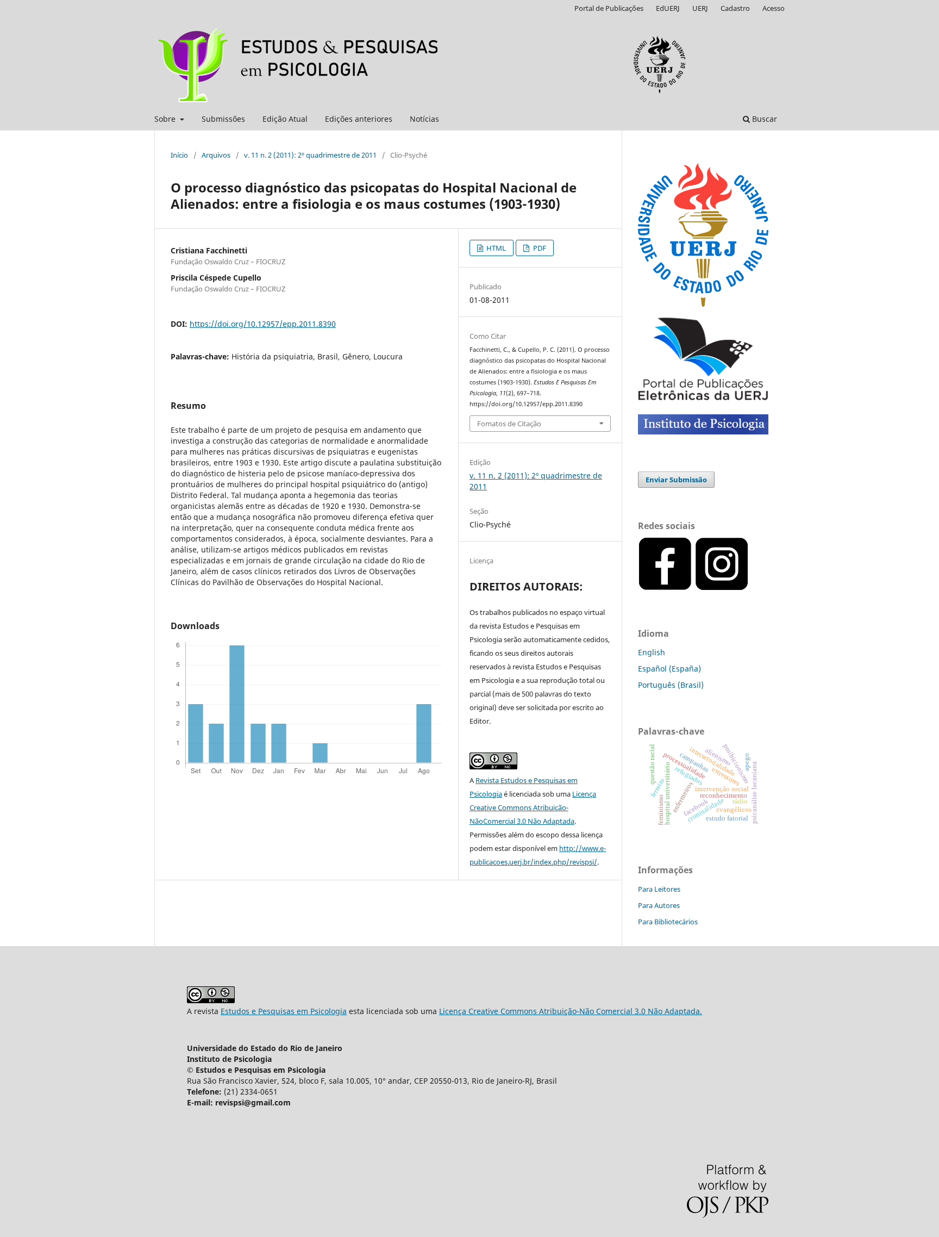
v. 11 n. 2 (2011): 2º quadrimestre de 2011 (310, 155)
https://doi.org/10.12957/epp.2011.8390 (263, 324)
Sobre (166, 119)
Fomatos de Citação (509, 423)
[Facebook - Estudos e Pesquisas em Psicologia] (750, 588)
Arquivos (216, 155)
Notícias (424, 119)
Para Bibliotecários (668, 922)
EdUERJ (668, 8)
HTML (495, 248)
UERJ (700, 8)
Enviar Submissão (676, 479)
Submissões (223, 119)
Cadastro (735, 8)
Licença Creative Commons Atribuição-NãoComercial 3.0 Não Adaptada (533, 807)
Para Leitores (659, 889)
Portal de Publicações (608, 8)
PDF (538, 248)
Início (179, 155)
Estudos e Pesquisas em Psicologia (284, 1011)
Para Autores (659, 905)
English (651, 652)
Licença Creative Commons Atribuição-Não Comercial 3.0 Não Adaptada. (570, 1011)
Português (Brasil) (671, 685)
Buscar (763, 119)
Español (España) (669, 668)
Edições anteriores (358, 119)
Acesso (773, 8)
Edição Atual (285, 119)
